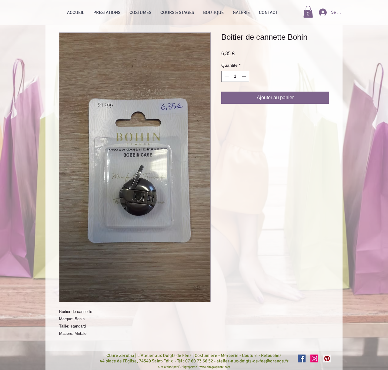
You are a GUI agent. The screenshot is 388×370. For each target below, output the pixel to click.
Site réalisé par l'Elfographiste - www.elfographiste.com (194, 367)
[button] (308, 12)
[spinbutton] (235, 76)
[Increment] (244, 76)
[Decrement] (226, 76)
